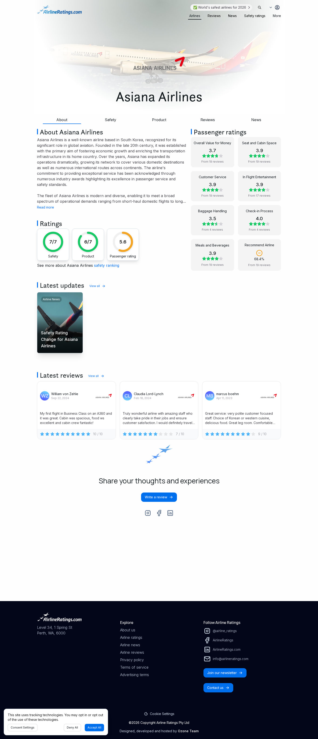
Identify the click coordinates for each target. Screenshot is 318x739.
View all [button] (94, 286)
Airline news (130, 645)
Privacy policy (132, 659)
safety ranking (106, 265)
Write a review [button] (156, 497)
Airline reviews (132, 652)
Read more (45, 207)
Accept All (94, 727)
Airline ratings (131, 637)
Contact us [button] (215, 688)
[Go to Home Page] (59, 12)
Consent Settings (22, 727)
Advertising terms (134, 674)
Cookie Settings (162, 714)
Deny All (72, 727)
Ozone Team (188, 731)
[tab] (194, 16)
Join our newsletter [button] (222, 673)
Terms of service (134, 667)
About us (127, 630)
